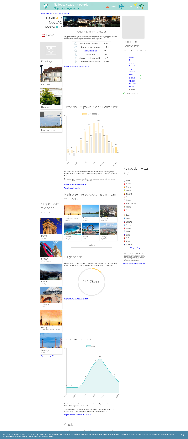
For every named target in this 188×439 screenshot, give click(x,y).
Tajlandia (129, 221)
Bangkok (104, 218)
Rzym (44, 281)
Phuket (85, 218)
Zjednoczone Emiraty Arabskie (50, 330)
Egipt (127, 215)
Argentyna (129, 225)
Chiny (128, 241)
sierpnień (132, 78)
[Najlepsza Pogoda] (94, 10)
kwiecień (132, 66)
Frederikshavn (48, 130)
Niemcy (128, 187)
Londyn (44, 258)
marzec (131, 63)
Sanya (85, 237)
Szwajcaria (129, 197)
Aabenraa (45, 84)
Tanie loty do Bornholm (72, 188)
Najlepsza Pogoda (46, 13)
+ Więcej (91, 245)
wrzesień (132, 80)
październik (133, 83)
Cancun (68, 237)
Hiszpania (129, 193)
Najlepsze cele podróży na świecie (76, 299)
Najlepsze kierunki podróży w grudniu (77, 66)
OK (182, 435)
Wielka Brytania (46, 261)
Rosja (128, 234)
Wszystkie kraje (135, 248)
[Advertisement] (91, 84)
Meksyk (128, 206)
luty (130, 60)
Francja (43, 238)
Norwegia (129, 244)
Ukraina (128, 190)
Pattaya (104, 237)
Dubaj (67, 216)
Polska (128, 228)
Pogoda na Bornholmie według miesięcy (78, 415)
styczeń (131, 57)
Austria (128, 184)
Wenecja (45, 350)
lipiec (131, 75)
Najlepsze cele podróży (48, 356)
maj (130, 69)
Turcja (43, 307)
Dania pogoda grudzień (62, 13)
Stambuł (45, 304)
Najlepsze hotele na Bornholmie (75, 184)
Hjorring (45, 107)
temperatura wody (90, 50)
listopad (131, 86)
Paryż (44, 236)
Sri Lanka (129, 238)
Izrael (128, 231)
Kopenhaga (46, 61)
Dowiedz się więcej (46, 436)
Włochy (43, 284)
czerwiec (132, 72)
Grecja (128, 218)
